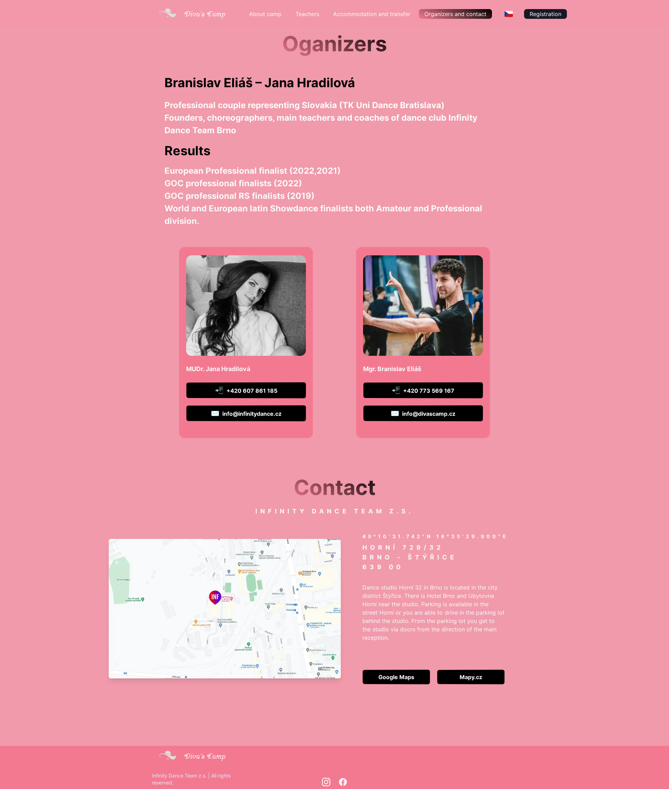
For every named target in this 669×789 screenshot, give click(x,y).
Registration (545, 13)
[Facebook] (343, 782)
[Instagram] (326, 782)
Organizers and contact (455, 13)
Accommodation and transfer (371, 13)
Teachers (307, 13)
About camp (265, 13)
